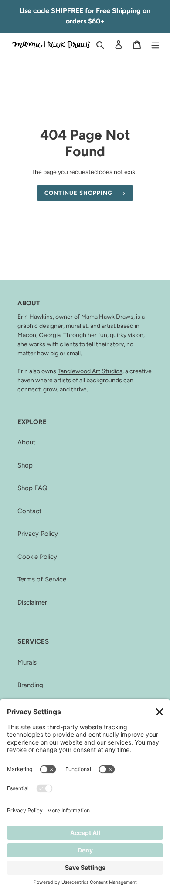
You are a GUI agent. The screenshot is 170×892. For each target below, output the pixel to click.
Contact (29, 511)
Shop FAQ (32, 488)
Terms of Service (41, 579)
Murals (27, 662)
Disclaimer (32, 602)
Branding (30, 685)
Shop (25, 465)
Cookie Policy (37, 557)
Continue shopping (78, 193)
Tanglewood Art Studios (90, 370)
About (26, 442)
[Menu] (155, 44)
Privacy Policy (37, 534)
